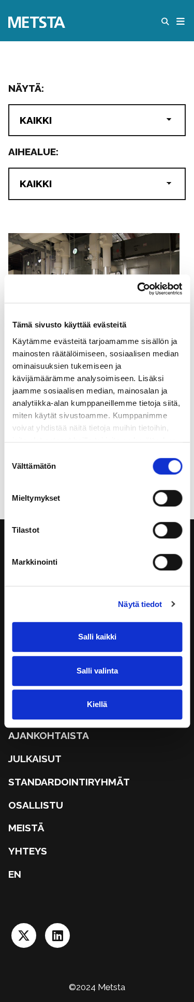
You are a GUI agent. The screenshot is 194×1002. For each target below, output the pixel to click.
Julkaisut (35, 758)
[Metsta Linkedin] (57, 938)
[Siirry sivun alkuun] (164, 964)
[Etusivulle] (36, 21)
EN (14, 874)
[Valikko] (181, 21)
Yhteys (27, 851)
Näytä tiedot (140, 604)
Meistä (26, 827)
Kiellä (97, 704)
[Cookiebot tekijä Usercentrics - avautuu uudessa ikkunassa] (138, 288)
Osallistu (35, 805)
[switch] (167, 498)
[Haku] (167, 21)
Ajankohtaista (48, 735)
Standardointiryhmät (69, 781)
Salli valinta (97, 670)
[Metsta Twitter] (25, 938)
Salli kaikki (97, 636)
